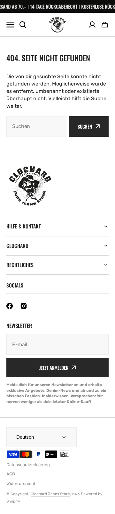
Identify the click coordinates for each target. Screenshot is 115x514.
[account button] (92, 24)
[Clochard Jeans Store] (57, 24)
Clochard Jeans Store (50, 494)
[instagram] (24, 306)
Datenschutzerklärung (28, 464)
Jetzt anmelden (53, 367)
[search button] (23, 24)
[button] (105, 24)
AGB (10, 474)
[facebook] (10, 306)
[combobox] (36, 126)
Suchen (85, 126)
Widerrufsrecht (20, 483)
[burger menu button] (10, 24)
